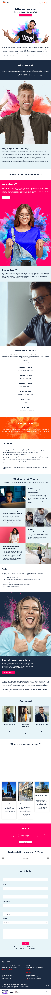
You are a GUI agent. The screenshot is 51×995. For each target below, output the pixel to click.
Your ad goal (5, 918)
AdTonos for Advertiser (7, 969)
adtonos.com (29, 979)
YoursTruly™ (29, 969)
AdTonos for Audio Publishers (8, 971)
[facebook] (41, 985)
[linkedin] (48, 985)
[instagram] (46, 985)
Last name (5, 884)
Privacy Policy (19, 948)
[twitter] (44, 985)
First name (5, 875)
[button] (3, 858)
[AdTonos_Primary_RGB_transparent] (7, 1)
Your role (5, 910)
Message (5, 927)
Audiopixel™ (28, 971)
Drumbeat (28, 972)
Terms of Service (28, 948)
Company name (6, 901)
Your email (5, 892)
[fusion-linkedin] (9, 731)
